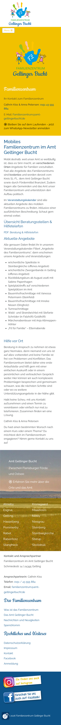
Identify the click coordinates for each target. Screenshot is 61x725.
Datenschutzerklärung (17, 642)
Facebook (10, 658)
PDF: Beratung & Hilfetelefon (21, 232)
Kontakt (8, 653)
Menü (9, 30)
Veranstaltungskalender (22, 200)
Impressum (10, 648)
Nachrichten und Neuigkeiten (21, 620)
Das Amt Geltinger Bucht (18, 614)
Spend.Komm (12, 625)
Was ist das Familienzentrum (21, 609)
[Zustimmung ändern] (5, 716)
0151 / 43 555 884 (24, 581)
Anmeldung (11, 663)
